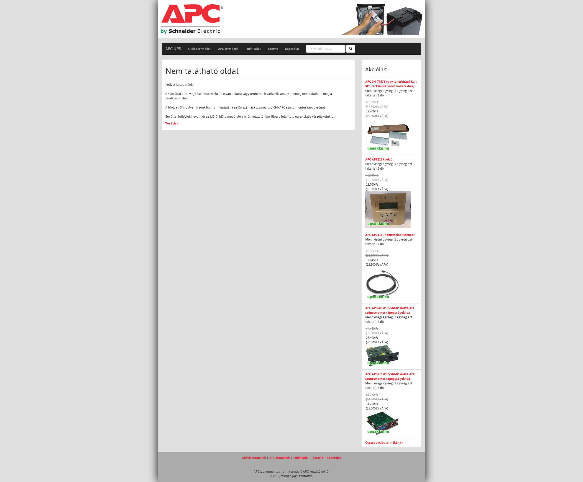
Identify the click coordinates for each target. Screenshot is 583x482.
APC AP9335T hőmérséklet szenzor (389, 235)
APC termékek (228, 49)
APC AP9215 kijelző (378, 159)
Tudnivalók (253, 49)
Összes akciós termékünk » (384, 443)
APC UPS (173, 48)
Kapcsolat (292, 49)
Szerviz (273, 49)
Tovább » (171, 123)
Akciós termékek (199, 49)
